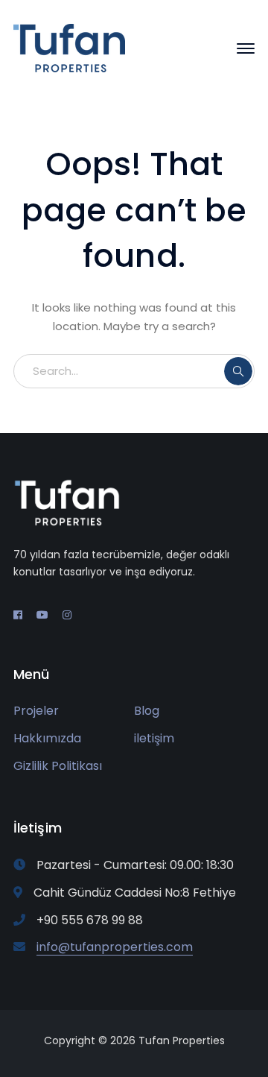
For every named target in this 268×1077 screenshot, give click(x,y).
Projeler (36, 710)
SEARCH (238, 371)
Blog (146, 710)
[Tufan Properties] (69, 47)
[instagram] (67, 614)
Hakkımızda (47, 738)
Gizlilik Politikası (57, 765)
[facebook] (17, 614)
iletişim (154, 738)
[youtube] (42, 614)
